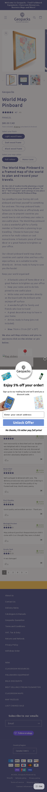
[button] (23, 423)
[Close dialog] (45, 359)
